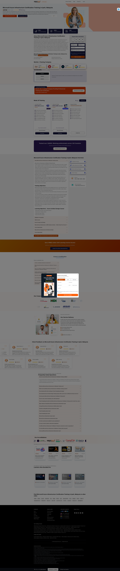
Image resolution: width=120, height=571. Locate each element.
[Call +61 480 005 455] (118, 9)
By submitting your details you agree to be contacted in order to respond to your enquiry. (68, 292)
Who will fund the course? (61, 277)
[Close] (77, 274)
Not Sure (74, 279)
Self (68, 279)
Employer (61, 279)
